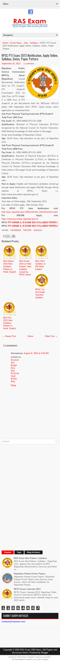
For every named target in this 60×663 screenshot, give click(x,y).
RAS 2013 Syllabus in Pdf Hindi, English (40, 265)
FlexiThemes (22, 657)
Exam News (16, 43)
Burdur (14, 378)
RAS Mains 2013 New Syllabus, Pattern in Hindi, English (9, 266)
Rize (13, 368)
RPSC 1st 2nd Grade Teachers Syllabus (40, 293)
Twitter (27, 230)
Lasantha (46, 657)
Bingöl (14, 365)
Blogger (44, 652)
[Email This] (4, 236)
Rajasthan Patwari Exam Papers (29, 573)
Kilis (13, 371)
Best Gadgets (43, 659)
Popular (7, 552)
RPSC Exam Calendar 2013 (27, 589)
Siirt (13, 362)
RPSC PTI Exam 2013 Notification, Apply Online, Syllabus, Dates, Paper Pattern (30, 57)
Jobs (26, 43)
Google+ (38, 230)
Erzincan (15, 373)
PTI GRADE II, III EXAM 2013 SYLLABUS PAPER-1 (33, 222)
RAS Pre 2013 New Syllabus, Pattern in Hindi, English (9, 323)
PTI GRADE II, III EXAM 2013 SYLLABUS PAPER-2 (33, 226)
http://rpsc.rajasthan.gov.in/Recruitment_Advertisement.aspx (30, 212)
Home (5, 43)
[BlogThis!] (7, 236)
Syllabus (34, 43)
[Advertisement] (26, 494)
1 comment (29, 63)
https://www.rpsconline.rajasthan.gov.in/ (20, 219)
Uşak (13, 376)
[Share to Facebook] (13, 236)
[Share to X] (10, 236)
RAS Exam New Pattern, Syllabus (30, 558)
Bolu (13, 381)
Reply (13, 385)
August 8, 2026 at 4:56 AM (36, 353)
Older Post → (51, 336)
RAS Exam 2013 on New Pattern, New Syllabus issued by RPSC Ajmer (25, 268)
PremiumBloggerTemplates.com (24, 659)
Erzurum (15, 360)
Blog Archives (33, 552)
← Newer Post (9, 336)
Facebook (15, 230)
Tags (19, 552)
